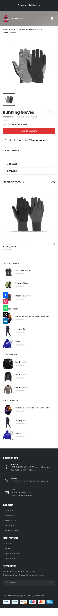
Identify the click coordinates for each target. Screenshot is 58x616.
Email (25, 140)
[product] (29, 214)
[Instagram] (5, 301)
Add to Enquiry (29, 131)
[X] (5, 314)
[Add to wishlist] (54, 244)
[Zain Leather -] (13, 18)
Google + (20, 140)
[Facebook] (5, 295)
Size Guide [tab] (12, 164)
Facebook (5, 140)
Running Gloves (19, 125)
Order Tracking (12, 530)
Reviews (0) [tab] (12, 171)
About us (9, 510)
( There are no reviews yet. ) (26, 117)
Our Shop (9, 525)
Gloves (8, 548)
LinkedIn (15, 140)
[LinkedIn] (5, 321)
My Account (10, 520)
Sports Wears (11, 558)
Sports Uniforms (12, 553)
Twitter (10, 140)
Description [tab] (13, 150)
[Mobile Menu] (53, 18)
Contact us (10, 515)
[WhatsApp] (5, 308)
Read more (50, 192)
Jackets (8, 543)
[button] (51, 181)
